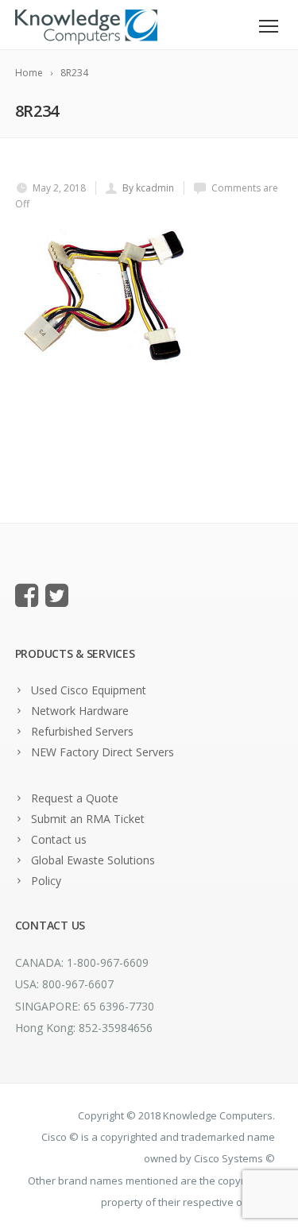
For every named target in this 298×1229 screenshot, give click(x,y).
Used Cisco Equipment (88, 690)
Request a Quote (74, 798)
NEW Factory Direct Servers (102, 751)
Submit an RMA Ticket (88, 818)
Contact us (59, 839)
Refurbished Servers (82, 731)
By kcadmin (148, 188)
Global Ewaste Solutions (93, 860)
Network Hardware (80, 710)
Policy (46, 880)
